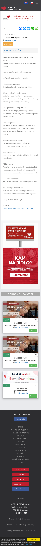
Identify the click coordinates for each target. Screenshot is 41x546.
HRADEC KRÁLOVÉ (20, 433)
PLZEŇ (20, 453)
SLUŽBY (18, 50)
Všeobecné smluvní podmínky (20, 525)
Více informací (28, 544)
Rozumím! (33, 539)
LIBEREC (21, 442)
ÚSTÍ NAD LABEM (20, 459)
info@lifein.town (24, 519)
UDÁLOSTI (8, 50)
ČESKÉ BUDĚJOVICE (20, 430)
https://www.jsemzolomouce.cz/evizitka (18, 208)
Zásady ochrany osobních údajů (20, 531)
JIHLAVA (20, 436)
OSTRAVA (20, 447)
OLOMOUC (20, 444)
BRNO (20, 427)
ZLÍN (20, 462)
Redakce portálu (11, 40)
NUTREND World (21, 328)
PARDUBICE (20, 450)
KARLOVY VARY (20, 439)
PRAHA (20, 456)
